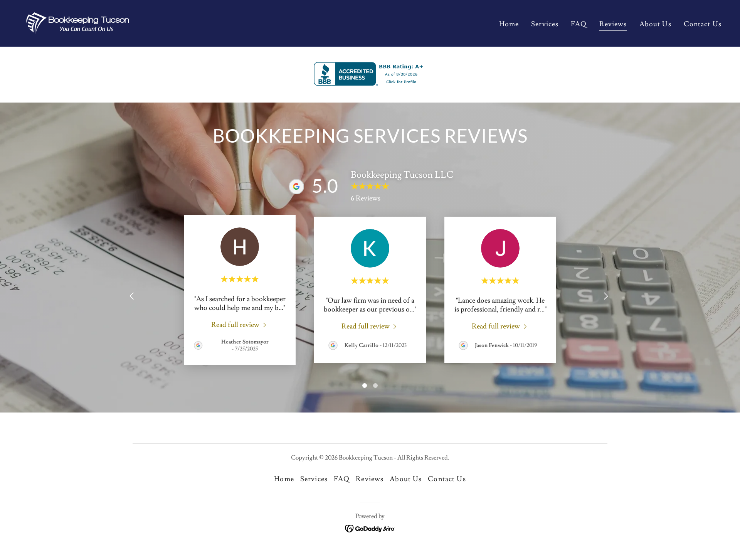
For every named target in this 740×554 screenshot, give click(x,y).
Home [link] (509, 24)
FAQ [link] (579, 24)
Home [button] (284, 479)
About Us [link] (655, 24)
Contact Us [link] (703, 24)
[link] (77, 21)
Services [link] (544, 24)
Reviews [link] (613, 24)
